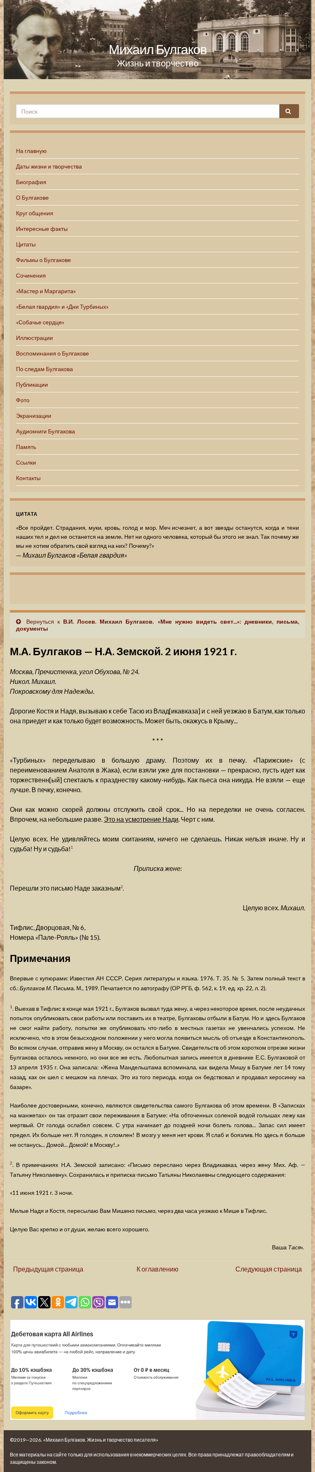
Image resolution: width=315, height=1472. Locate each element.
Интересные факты (42, 228)
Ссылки (26, 462)
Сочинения (31, 275)
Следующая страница (268, 1269)
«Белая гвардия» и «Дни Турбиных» (62, 306)
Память (26, 446)
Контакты (28, 477)
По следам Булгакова (44, 368)
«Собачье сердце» (40, 322)
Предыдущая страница (48, 1269)
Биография (31, 181)
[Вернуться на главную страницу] (157, 39)
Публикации (32, 384)
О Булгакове (32, 197)
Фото (23, 399)
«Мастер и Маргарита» (46, 290)
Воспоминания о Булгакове (52, 353)
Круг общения (34, 213)
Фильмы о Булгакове (43, 259)
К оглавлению (157, 1269)
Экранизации (33, 415)
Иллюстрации (34, 337)
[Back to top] (296, 1453)
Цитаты (26, 244)
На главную (31, 150)
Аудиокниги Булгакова (45, 431)
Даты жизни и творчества (49, 166)
